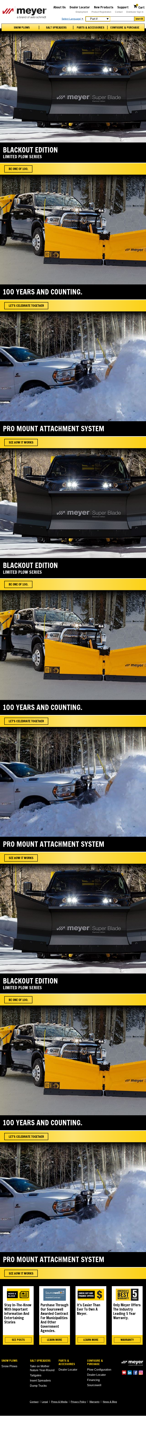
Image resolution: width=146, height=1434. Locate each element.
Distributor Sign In (135, 12)
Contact (118, 12)
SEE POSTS (18, 1340)
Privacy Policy (78, 1401)
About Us (59, 7)
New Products (103, 7)
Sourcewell (94, 1385)
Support (123, 7)
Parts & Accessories (90, 27)
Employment (82, 12)
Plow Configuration (99, 1369)
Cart (140, 7)
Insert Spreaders (40, 1380)
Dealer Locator (80, 7)
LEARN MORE (54, 1340)
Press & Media (59, 1401)
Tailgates (35, 1375)
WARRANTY (127, 1340)
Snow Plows (22, 27)
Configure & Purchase (124, 27)
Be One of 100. (18, 168)
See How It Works (21, 442)
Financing (93, 1380)
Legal (45, 1401)
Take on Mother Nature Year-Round (42, 1368)
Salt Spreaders (56, 27)
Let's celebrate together (26, 305)
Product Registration (101, 12)
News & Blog (110, 1401)
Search (139, 19)
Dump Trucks (38, 1385)
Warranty (94, 1401)
